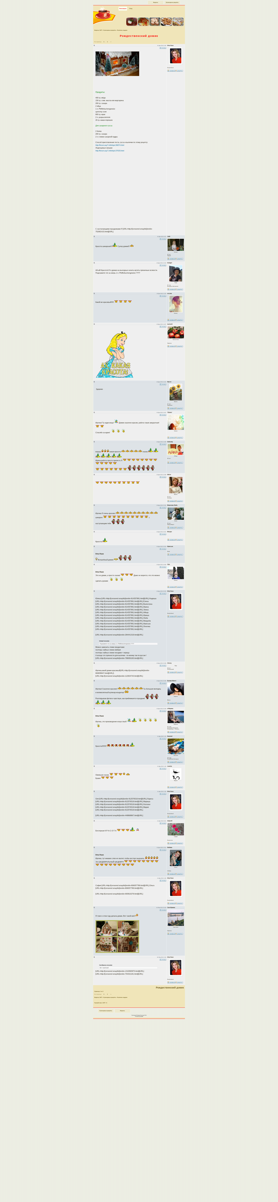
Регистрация (122, 8)
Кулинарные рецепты (172, 2)
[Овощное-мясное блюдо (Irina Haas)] (143, 25)
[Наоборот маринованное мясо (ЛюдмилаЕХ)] (166, 25)
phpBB (141, 1016)
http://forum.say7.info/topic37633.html (109, 151)
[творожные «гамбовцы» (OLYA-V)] (155, 25)
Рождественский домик (139, 35)
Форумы (155, 2)
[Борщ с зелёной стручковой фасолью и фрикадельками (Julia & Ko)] (132, 25)
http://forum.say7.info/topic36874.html (109, 145)
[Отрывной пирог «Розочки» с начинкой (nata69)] (178, 25)
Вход (130, 8)
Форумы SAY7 (98, 30)
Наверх (268, 1198)
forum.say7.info (143, 1015)
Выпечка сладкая (122, 30)
